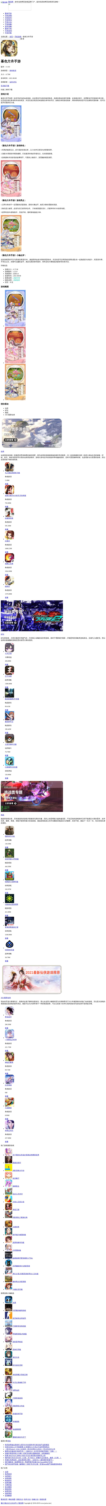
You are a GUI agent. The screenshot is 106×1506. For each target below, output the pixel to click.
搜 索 (22, 39)
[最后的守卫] (9, 720)
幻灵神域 (8, 1085)
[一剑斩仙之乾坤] (9, 1038)
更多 (9, 1441)
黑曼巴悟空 (16, 1163)
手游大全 (8, 22)
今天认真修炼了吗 (19, 1382)
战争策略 (8, 1482)
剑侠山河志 (9, 1130)
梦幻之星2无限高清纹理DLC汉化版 (25, 1274)
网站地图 (12, 1499)
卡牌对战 (8, 1485)
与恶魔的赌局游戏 (19, 1310)
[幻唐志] (9, 539)
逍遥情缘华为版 (18, 1242)
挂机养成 (8, 1493)
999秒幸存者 (9, 950)
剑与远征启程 (17, 1365)
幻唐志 (7, 541)
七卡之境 (8, 653)
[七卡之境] (9, 651)
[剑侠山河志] (9, 1128)
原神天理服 (16, 1349)
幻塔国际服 (16, 1250)
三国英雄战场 (17, 1398)
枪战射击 (8, 1480)
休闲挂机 (8, 1478)
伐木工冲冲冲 (17, 1194)
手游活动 (8, 31)
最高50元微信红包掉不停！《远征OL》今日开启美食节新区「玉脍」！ (31, 1451)
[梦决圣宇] (9, 1015)
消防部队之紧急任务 (20, 1217)
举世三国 (15, 1209)
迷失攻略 (8, 26)
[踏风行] (9, 584)
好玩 (15, 82)
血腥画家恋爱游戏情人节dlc (22, 1258)
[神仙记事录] (9, 1060)
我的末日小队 (10, 836)
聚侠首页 (4, 1499)
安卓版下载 (5, 86)
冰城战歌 (15, 1421)
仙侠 (11, 82)
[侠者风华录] (9, 516)
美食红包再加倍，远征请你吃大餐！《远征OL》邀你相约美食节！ (29, 1460)
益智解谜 (8, 1495)
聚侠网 (10, 2)
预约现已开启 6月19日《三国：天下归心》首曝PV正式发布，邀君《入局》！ (33, 1458)
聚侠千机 (8, 28)
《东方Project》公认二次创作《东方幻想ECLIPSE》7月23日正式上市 (30, 1449)
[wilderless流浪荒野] (9, 902)
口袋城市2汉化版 (11, 767)
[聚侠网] (19, 10)
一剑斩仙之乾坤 (11, 1040)
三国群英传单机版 (19, 1326)
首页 (11, 37)
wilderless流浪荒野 (11, 904)
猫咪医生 (15, 1186)
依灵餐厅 (15, 1178)
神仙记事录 (9, 1062)
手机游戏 (8, 15)
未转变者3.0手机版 (12, 859)
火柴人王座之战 (18, 1202)
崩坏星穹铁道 (17, 1342)
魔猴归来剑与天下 (19, 1437)
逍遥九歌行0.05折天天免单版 (15, 495)
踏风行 (7, 586)
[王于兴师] (9, 674)
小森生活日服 (17, 1289)
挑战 (2, 815)
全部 (6, 1472)
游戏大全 (19, 1499)
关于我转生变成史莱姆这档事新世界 (25, 1155)
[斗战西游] (9, 1106)
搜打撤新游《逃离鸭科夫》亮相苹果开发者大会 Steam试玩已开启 (28, 1462)
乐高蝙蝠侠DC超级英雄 (21, 1266)
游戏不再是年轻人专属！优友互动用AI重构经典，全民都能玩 (27, 1453)
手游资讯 (8, 20)
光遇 (14, 1303)
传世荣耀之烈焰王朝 (20, 1375)
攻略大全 (35, 1499)
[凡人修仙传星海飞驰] (9, 471)
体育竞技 (8, 1491)
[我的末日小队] (9, 834)
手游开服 (8, 33)
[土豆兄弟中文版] (9, 742)
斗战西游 (8, 1108)
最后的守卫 (9, 722)
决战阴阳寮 (16, 1429)
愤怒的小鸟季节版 (11, 882)
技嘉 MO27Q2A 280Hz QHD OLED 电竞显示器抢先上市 (25, 1455)
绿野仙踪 (15, 1390)
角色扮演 (13, 70)
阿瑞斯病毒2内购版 (19, 1334)
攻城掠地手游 (17, 1414)
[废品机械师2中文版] (9, 697)
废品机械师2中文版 (12, 699)
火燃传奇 (15, 1227)
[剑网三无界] (9, 562)
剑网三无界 (9, 564)
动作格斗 (8, 1476)
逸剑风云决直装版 (19, 1281)
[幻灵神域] (9, 1083)
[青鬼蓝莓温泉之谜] (9, 925)
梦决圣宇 (8, 1017)
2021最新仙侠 (6, 998)
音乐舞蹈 (8, 1487)
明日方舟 (15, 1357)
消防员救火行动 (18, 1170)
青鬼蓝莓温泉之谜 (11, 927)
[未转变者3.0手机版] (9, 857)
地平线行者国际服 (19, 1235)
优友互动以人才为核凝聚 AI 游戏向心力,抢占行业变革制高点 (27, 1447)
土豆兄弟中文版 (11, 744)
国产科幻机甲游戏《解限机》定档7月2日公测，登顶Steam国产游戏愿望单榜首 (33, 1464)
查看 (6, 484)
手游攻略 (8, 24)
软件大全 (27, 1499)
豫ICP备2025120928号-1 (9, 1503)
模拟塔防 (8, 1489)
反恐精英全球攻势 (19, 1318)
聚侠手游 (8, 13)
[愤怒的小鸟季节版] (9, 880)
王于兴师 (8, 676)
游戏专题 (43, 1499)
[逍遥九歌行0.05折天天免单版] (9, 493)
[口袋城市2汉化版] (9, 765)
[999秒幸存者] (9, 948)
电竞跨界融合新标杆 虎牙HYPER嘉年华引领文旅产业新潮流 (27, 1445)
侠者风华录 (9, 518)
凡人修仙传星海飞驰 (12, 473)
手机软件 (8, 18)
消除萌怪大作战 (18, 1406)
